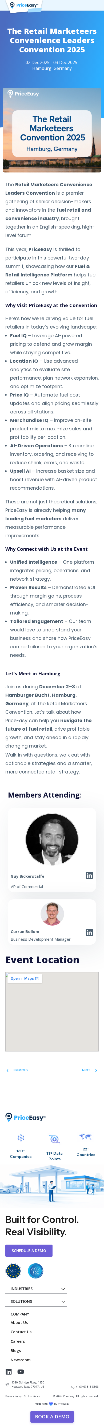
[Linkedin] (8, 1371)
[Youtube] (20, 1371)
